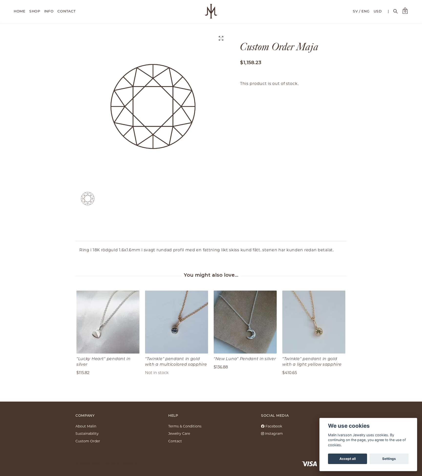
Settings (389, 459)
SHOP (34, 11)
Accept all (347, 459)
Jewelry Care (179, 433)
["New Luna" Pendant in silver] (245, 322)
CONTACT (66, 11)
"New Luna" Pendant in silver (245, 358)
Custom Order (87, 441)
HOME (19, 11)
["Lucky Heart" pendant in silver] (107, 322)
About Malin (85, 426)
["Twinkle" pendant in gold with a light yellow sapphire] (313, 322)
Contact (175, 441)
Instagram (273, 433)
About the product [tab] (108, 233)
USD (378, 11)
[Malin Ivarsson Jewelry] (211, 11)
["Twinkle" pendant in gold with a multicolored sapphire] (176, 322)
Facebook (273, 426)
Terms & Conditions (184, 426)
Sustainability (87, 433)
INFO (49, 11)
